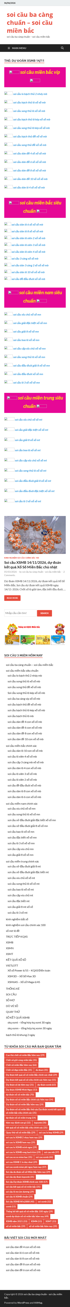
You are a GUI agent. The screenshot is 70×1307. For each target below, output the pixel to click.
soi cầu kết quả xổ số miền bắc (23, 1186)
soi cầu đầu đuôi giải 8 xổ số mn (31, 365)
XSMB (9, 942)
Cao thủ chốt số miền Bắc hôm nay (25, 1055)
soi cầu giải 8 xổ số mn (26, 331)
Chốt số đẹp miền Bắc (19, 1070)
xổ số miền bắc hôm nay (43, 1226)
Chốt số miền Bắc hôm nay (21, 1065)
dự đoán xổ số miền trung (21, 1117)
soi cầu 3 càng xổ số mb (25, 258)
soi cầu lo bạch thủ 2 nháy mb (30, 93)
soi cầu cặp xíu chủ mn (21, 849)
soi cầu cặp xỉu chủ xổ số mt (31, 460)
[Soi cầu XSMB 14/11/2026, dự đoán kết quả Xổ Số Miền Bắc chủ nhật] (35, 536)
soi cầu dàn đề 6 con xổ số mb (25, 727)
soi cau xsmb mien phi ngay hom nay (26, 1167)
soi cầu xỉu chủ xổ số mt (28, 419)
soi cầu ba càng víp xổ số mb (24, 698)
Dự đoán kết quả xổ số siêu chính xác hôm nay (31, 1079)
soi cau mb (51, 1152)
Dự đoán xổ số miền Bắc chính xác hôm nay (29, 1099)
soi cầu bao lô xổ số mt (28, 450)
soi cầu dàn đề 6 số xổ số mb (29, 161)
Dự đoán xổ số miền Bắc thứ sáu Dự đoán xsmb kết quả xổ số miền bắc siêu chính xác (35, 1111)
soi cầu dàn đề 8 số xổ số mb (29, 170)
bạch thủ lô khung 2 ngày (20, 1034)
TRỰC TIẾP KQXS (17, 936)
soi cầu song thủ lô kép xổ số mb (31, 127)
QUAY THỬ (13, 1011)
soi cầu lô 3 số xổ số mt (28, 501)
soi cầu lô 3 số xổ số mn (26, 382)
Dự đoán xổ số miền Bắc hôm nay (24, 1104)
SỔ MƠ (10, 1000)
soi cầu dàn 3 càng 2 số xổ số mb (30, 265)
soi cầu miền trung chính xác (22, 861)
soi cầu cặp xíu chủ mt (20, 895)
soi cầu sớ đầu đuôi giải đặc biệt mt (28, 872)
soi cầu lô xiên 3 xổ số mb (22, 773)
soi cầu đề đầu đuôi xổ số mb (28, 278)
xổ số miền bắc (15, 1226)
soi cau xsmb (44, 1157)
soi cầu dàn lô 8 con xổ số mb (24, 791)
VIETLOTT (12, 965)
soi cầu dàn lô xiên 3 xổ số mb (28, 244)
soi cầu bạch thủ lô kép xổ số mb (31, 119)
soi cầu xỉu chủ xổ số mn (27, 314)
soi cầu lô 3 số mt (18, 912)
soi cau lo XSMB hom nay (20, 1142)
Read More (11, 597)
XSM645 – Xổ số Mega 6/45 (24, 982)
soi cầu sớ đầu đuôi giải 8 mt (24, 866)
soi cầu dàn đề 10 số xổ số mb (30, 178)
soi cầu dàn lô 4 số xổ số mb (29, 187)
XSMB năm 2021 (16, 1221)
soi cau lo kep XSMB (51, 1132)
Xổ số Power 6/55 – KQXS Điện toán (29, 970)
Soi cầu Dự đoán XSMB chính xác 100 (27, 1181)
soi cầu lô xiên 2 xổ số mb (22, 779)
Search (44, 613)
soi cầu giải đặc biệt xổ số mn (30, 322)
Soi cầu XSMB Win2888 (20, 1201)
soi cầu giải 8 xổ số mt (27, 440)
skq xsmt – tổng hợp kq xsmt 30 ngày (29, 1022)
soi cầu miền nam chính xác (22, 803)
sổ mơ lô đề (13, 930)
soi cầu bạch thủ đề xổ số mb (30, 136)
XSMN (10, 948)
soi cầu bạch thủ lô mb (21, 716)
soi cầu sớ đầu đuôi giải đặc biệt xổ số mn (32, 820)
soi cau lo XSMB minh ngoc (21, 1147)
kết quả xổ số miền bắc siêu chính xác (26, 1127)
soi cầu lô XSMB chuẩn (19, 1196)
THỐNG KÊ (13, 988)
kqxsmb (40, 1122)
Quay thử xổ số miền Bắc (20, 1132)
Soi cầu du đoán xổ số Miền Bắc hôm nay (28, 1172)
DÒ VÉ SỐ (12, 1006)
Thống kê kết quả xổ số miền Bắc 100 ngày (29, 1211)
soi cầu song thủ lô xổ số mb (29, 110)
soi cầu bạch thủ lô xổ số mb (29, 102)
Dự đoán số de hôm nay (20, 1084)
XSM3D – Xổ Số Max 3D (22, 976)
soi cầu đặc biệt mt (19, 901)
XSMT (9, 953)
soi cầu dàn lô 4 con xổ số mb (24, 768)
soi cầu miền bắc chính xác (21, 745)
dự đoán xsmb (46, 1084)
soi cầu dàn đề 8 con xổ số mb (25, 733)
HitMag (38, 1302)
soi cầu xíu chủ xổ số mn (22, 808)
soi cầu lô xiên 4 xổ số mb (22, 756)
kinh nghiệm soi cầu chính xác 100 (21, 558)
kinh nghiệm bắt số (17, 919)
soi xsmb (44, 1201)
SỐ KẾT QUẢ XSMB (18, 1017)
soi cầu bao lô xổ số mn (26, 340)
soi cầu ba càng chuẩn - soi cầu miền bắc (41, 571)
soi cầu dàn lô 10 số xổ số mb (28, 272)
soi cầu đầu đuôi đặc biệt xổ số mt (35, 491)
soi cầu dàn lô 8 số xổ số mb (27, 231)
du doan (42, 1070)
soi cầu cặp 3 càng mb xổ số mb (26, 762)
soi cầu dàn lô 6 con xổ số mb (24, 796)
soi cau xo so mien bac (19, 1157)
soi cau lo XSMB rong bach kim (23, 1152)
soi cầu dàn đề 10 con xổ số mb (25, 739)
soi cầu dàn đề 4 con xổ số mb (25, 721)
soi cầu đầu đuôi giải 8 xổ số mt (33, 480)
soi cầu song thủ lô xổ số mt (30, 470)
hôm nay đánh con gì (18, 1122)
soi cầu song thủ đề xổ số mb (29, 144)
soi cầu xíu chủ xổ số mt (21, 877)
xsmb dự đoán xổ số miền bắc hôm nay (27, 1216)
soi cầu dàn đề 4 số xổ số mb (29, 153)
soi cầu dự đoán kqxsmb (20, 1177)
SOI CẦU (11, 994)
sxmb (11, 1206)
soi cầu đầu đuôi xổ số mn (28, 374)
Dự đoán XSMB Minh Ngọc (21, 1089)
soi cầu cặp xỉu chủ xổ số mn (29, 348)
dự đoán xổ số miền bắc (20, 1094)
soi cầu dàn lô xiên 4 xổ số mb (28, 251)
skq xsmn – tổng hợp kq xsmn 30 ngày (30, 1028)
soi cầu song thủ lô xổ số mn (29, 357)
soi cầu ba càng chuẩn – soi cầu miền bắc (30, 22)
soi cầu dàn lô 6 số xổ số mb (27, 224)
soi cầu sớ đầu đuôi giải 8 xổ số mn (28, 825)
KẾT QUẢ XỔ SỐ (16, 959)
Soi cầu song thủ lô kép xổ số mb (26, 692)
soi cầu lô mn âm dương (20, 1191)
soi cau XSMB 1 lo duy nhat (21, 1162)
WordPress (23, 1302)
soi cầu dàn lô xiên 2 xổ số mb (28, 238)
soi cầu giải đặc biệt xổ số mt (31, 429)
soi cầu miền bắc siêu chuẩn (22, 670)
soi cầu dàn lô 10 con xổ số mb (25, 750)
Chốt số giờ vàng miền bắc (21, 1060)
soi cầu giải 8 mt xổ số (20, 906)
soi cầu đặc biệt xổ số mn (22, 837)
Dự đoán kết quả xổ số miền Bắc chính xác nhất (31, 1074)
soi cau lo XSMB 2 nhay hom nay (24, 1137)
